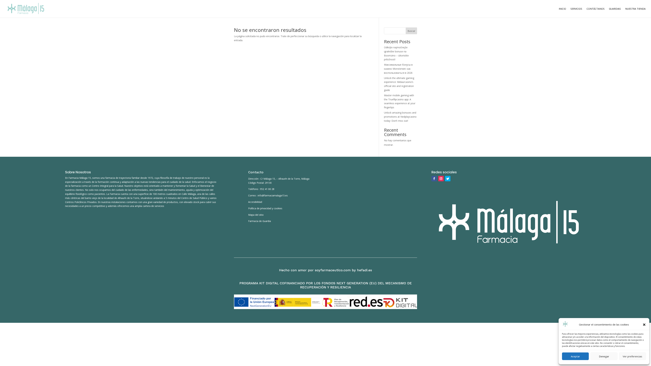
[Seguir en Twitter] (447, 178)
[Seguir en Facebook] (434, 178)
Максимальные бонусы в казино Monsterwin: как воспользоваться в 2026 (398, 68)
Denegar (604, 356)
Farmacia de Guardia (259, 221)
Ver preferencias (632, 356)
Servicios (576, 9)
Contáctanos (596, 9)
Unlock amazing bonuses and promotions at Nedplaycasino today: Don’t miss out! (400, 116)
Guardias (615, 9)
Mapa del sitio (256, 214)
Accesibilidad (255, 202)
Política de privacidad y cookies (265, 208)
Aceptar (575, 356)
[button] (644, 324)
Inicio (562, 9)
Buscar (411, 31)
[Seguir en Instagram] (441, 178)
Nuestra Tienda (635, 9)
